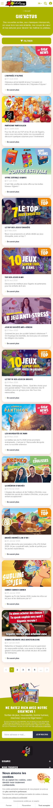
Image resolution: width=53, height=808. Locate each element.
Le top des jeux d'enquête (17, 227)
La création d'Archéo (15, 486)
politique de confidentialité (43, 726)
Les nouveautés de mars (16, 433)
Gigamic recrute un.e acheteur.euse (22, 639)
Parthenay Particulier (15, 125)
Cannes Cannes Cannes (15, 590)
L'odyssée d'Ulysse (14, 76)
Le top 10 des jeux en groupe (19, 379)
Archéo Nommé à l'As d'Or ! (17, 538)
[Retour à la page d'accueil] (16, 3)
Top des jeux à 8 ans (14, 277)
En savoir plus (13, 90)
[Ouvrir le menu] (2, 3)
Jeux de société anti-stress (18, 327)
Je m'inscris (42, 734)
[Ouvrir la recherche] (45, 3)
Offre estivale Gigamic (16, 177)
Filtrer (28, 41)
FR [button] (39, 3)
